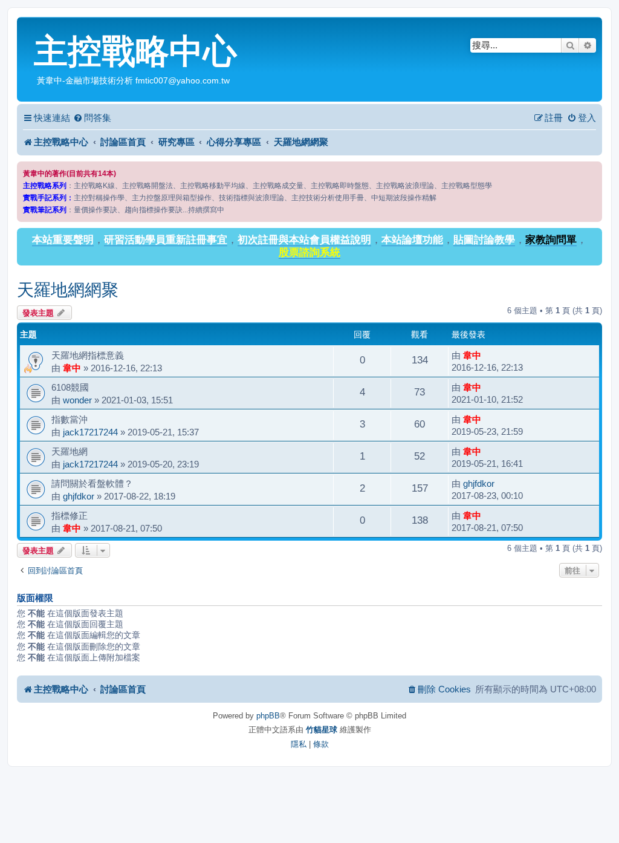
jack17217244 (90, 432)
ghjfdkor (78, 496)
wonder (77, 400)
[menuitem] (92, 118)
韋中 (72, 368)
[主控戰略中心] (27, 28)
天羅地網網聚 (67, 290)
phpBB (268, 715)
